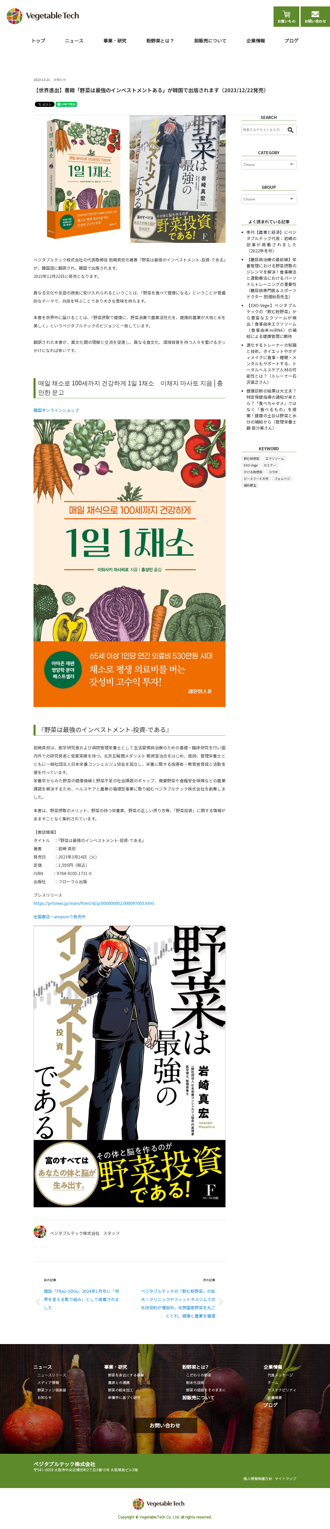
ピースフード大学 (256, 478)
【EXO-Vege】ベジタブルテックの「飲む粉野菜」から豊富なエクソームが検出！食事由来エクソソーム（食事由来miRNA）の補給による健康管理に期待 (271, 320)
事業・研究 (115, 1367)
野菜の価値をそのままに (206, 1389)
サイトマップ (285, 1478)
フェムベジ (282, 478)
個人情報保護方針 (257, 1478)
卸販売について (210, 40)
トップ (38, 40)
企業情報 (273, 1367)
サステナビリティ (282, 1389)
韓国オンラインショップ (56, 410)
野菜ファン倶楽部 (51, 1389)
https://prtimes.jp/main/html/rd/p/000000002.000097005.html (94, 903)
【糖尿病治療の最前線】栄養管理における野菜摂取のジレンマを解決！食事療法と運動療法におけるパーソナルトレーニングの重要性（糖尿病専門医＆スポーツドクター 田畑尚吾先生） (271, 278)
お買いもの (286, 21)
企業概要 (275, 1397)
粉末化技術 (195, 1382)
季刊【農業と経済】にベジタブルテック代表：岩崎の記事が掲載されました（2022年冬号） (271, 241)
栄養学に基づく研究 (124, 1397)
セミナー (270, 465)
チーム (273, 1382)
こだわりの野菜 (198, 1375)
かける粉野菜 (253, 472)
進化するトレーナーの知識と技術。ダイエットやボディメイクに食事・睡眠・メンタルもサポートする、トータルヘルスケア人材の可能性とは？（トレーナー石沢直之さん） (271, 363)
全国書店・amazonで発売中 (60, 916)
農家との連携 (119, 1382)
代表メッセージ (280, 1375)
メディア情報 (48, 1382)
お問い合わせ (315, 21)
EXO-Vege (251, 465)
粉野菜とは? (195, 1367)
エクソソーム (275, 458)
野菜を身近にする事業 (126, 1375)
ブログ (292, 40)
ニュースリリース (51, 1375)
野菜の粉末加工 (120, 1389)
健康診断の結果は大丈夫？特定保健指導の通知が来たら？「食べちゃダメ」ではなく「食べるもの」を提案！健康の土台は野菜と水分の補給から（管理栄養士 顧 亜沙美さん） (271, 409)
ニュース (43, 1367)
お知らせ (60, 79)
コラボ (273, 472)
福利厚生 (250, 485)
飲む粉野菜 (251, 458)
